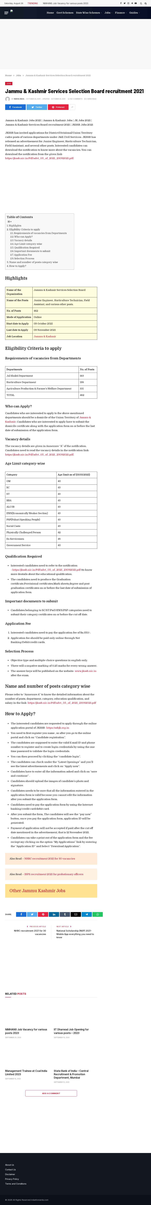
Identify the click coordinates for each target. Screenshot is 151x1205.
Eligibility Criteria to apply (24, 229)
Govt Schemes (64, 12)
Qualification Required (27, 247)
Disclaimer (10, 1174)
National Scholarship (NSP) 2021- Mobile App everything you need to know (75, 934)
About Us (9, 1165)
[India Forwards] (25, 13)
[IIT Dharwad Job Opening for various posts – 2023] (75, 1013)
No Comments (76, 99)
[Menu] (6, 13)
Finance (120, 12)
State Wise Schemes (88, 12)
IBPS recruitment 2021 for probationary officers (53, 874)
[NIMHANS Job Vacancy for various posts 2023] (27, 1013)
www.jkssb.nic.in (85, 671)
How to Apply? (17, 266)
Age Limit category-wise (28, 244)
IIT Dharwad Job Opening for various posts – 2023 (71, 1031)
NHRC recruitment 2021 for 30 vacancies (49, 858)
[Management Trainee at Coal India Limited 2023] (27, 1055)
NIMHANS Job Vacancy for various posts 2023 (65, 3)
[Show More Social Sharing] (72, 107)
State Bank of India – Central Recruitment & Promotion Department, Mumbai (71, 1074)
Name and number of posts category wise (33, 262)
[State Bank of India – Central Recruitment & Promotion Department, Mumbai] (75, 1055)
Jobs (107, 12)
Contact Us (10, 1169)
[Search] (145, 3)
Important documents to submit (32, 251)
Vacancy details (23, 240)
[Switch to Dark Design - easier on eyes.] (141, 3)
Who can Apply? (23, 236)
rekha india (19, 99)
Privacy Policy (12, 1179)
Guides (133, 12)
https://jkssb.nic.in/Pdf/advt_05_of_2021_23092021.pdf (39, 158)
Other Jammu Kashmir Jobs (37, 890)
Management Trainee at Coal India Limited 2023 (26, 1072)
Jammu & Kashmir (45, 336)
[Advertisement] (75, 44)
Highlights (15, 225)
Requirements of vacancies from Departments (40, 233)
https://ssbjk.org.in (57, 727)
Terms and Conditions (15, 1183)
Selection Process (24, 258)
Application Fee (23, 255)
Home (50, 12)
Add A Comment (51, 1093)
